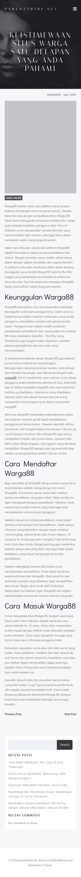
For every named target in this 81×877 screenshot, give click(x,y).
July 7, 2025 (69, 94)
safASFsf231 (54, 94)
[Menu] (75, 9)
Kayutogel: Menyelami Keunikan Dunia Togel (37, 785)
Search (65, 744)
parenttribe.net (31, 9)
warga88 (10, 378)
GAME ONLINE (13, 198)
